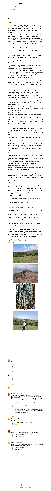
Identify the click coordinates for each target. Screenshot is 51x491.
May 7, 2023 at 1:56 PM (28, 434)
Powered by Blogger (26, 485)
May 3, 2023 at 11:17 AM (25, 418)
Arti (12, 393)
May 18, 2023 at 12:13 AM (18, 442)
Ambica (13, 430)
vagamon (12, 353)
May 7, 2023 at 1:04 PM (19, 430)
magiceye (13, 374)
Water (12, 442)
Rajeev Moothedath (15, 418)
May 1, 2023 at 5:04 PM (28, 366)
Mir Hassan (13, 387)
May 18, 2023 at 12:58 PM (28, 422)
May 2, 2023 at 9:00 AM (21, 387)
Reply (12, 371)
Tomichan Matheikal (19, 366)
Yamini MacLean (14, 360)
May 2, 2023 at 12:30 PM (17, 393)
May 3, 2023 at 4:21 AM (28, 405)
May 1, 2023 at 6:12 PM (20, 374)
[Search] (42, 3)
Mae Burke (29, 487)
